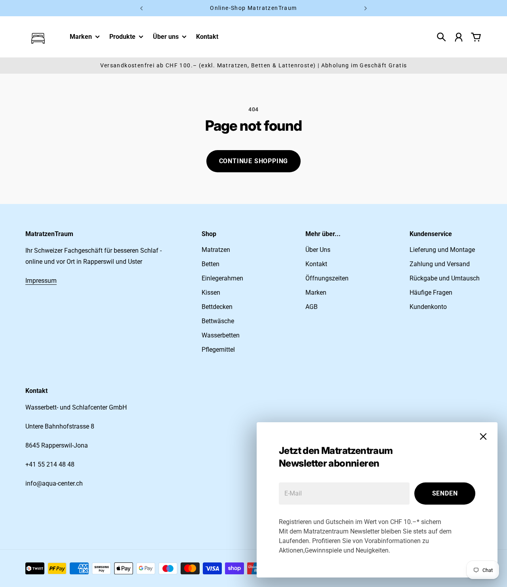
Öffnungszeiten (327, 278)
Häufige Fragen (431, 292)
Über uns (166, 37)
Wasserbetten (221, 335)
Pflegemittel (218, 349)
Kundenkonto (428, 307)
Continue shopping (253, 161)
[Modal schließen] (483, 436)
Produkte (122, 37)
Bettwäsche (218, 321)
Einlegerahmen (222, 278)
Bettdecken (217, 307)
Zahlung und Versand (440, 264)
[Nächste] (365, 8)
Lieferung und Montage (442, 249)
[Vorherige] (141, 8)
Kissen (211, 292)
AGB (311, 307)
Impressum (41, 280)
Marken (81, 37)
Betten (210, 264)
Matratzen (216, 249)
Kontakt (316, 264)
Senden (445, 493)
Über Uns (317, 249)
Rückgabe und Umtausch (445, 278)
